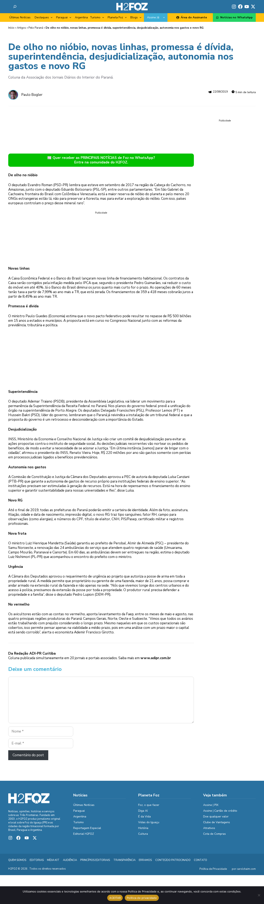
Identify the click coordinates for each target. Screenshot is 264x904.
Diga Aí (143, 811)
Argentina (81, 17)
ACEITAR (115, 897)
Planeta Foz (115, 17)
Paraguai (62, 17)
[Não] (259, 895)
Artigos (21, 28)
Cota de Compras (214, 834)
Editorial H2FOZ (83, 834)
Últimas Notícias (20, 17)
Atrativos (209, 828)
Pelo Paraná (35, 28)
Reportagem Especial (87, 828)
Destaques (42, 17)
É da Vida (144, 816)
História (143, 828)
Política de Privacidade (213, 869)
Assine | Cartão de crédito (220, 811)
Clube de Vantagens (216, 822)
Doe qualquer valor (216, 816)
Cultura (143, 834)
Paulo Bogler (31, 94)
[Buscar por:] (14, 6)
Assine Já (153, 17)
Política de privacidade (142, 897)
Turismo (95, 17)
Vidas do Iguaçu (148, 822)
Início (11, 28)
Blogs (134, 17)
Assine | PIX (210, 805)
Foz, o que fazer (148, 805)
